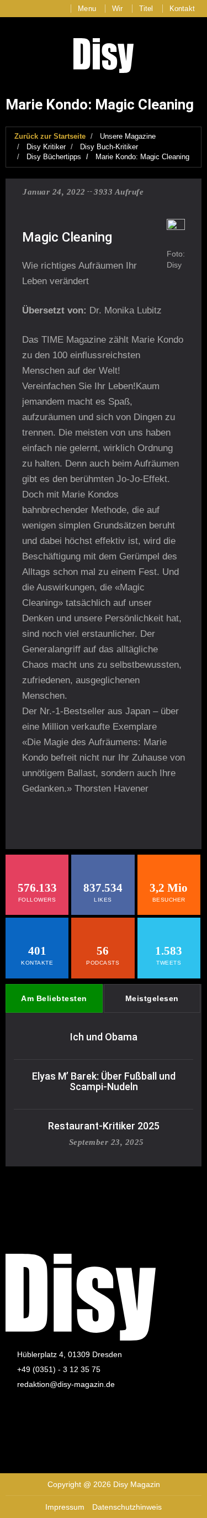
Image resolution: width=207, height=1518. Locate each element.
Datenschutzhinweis (127, 1507)
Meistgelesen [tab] (152, 998)
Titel (146, 8)
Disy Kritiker (46, 147)
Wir (117, 8)
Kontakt (182, 8)
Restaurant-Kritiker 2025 (104, 1126)
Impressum (64, 1507)
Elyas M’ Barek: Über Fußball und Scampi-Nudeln (104, 1081)
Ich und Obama (103, 1037)
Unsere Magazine (128, 136)
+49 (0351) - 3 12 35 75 (58, 1369)
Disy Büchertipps (53, 157)
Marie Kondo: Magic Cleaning (142, 157)
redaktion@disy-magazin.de (66, 1384)
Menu (87, 8)
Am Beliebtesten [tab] (54, 998)
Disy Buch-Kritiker (109, 147)
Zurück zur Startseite (50, 136)
